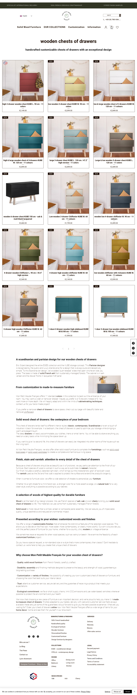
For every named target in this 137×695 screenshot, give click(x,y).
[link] (112, 27)
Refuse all (117, 692)
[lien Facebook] (133, 343)
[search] (120, 15)
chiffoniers (28, 412)
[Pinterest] (38, 636)
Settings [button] (107, 692)
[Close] (134, 691)
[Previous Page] (63, 348)
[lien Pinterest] (133, 353)
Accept (127, 692)
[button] (54, 27)
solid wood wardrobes (37, 452)
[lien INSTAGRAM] (133, 348)
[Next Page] (74, 348)
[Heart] (117, 27)
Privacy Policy (85, 692)
